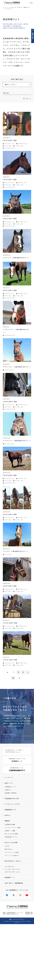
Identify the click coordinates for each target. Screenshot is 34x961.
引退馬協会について (10, 787)
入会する (7, 846)
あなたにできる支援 (11, 842)
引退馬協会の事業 (10, 824)
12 (13, 678)
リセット (28, 99)
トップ (5, 7)
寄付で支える (9, 849)
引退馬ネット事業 (10, 831)
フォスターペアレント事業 (12, 827)
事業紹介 (7, 821)
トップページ (9, 777)
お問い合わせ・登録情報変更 (14, 883)
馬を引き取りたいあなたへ (13, 861)
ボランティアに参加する (12, 855)
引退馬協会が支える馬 (12, 798)
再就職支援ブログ (10, 810)
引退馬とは (8, 790)
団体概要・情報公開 (10, 793)
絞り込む (6, 93)
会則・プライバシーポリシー (17, 919)
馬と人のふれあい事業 (11, 834)
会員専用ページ (10, 877)
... (28, 672)
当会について (9, 783)
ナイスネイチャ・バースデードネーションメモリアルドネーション (12, 869)
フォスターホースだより (12, 804)
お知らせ (7, 815)
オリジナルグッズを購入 (12, 852)
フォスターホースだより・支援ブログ (19, 7)
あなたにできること (9, 734)
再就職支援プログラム (11, 837)
